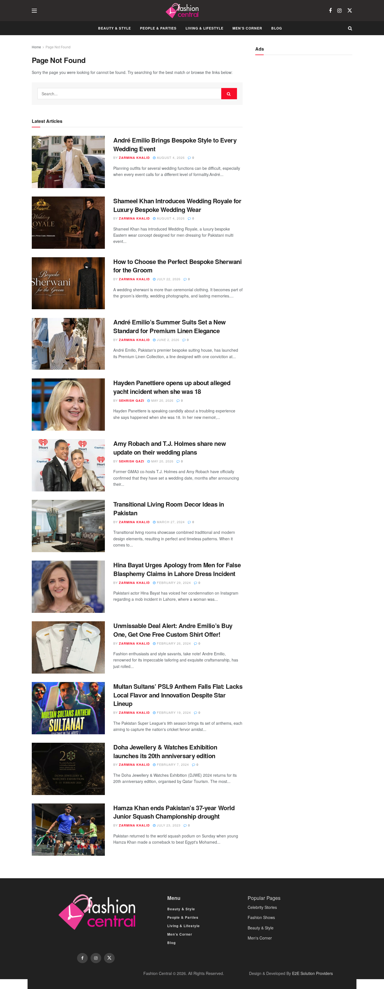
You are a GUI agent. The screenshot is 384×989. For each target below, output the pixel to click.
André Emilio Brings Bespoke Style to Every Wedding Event (175, 144)
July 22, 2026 (168, 279)
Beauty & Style (114, 28)
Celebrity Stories (262, 907)
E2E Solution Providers (312, 973)
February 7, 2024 (172, 764)
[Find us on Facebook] (330, 11)
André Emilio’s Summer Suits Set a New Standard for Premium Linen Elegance (169, 326)
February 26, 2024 (173, 643)
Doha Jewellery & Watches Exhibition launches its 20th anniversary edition (165, 751)
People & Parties (158, 28)
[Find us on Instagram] (339, 11)
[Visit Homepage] (182, 10)
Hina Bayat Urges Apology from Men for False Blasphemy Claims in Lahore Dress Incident (177, 569)
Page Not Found (58, 46)
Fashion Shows (261, 917)
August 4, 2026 (170, 157)
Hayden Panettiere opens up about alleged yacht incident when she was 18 (171, 387)
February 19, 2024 (173, 712)
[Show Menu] (34, 11)
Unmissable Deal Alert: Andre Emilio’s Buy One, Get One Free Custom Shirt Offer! (172, 630)
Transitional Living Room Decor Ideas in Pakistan (168, 508)
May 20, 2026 (161, 400)
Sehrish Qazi (131, 400)
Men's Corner (260, 938)
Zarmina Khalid (134, 157)
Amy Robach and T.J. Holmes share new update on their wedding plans (169, 448)
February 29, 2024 (173, 582)
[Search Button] (350, 28)
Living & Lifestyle (204, 28)
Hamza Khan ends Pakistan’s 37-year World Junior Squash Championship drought (173, 812)
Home (36, 46)
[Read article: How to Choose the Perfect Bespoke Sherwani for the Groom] (68, 283)
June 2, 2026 (167, 339)
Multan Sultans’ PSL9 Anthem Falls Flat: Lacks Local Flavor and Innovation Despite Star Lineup (177, 695)
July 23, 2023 (168, 825)
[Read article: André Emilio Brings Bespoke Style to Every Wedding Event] (68, 162)
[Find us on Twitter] (349, 10)
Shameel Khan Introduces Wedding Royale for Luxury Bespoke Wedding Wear (177, 205)
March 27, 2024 (170, 522)
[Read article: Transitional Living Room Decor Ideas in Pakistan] (68, 526)
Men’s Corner (247, 28)
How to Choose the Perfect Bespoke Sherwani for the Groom (177, 266)
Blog (276, 28)
